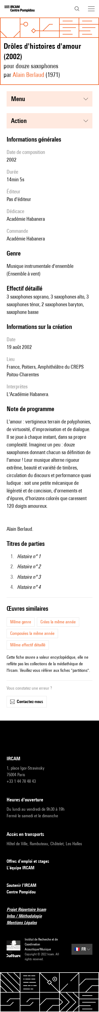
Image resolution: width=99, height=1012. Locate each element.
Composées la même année (32, 633)
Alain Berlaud (28, 74)
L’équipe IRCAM (20, 867)
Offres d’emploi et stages (28, 861)
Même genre (20, 621)
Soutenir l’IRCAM (21, 885)
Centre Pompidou (21, 892)
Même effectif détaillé (27, 644)
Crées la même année (58, 621)
